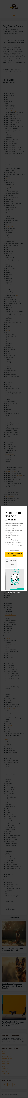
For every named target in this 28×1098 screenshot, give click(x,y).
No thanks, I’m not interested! (14, 592)
